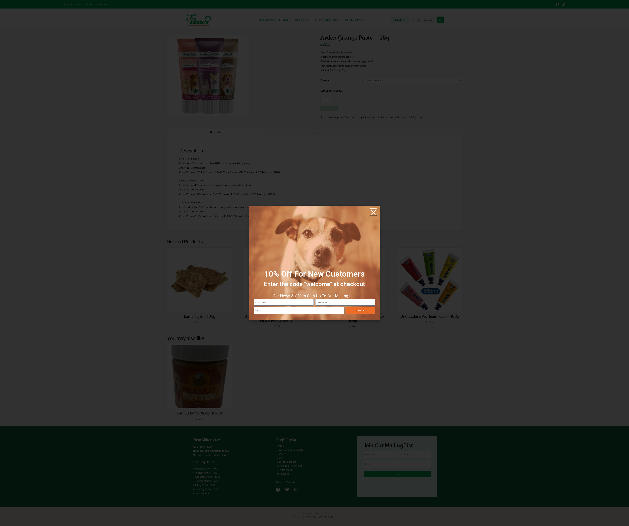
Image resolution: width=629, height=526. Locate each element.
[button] (373, 212)
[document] (314, 263)
